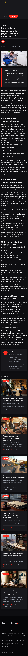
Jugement (20, 10)
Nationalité (6, 10)
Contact (13, 16)
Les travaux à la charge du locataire (14, 73)
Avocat (22, 13)
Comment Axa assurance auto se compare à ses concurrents (13, 554)
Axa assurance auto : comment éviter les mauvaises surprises (13, 399)
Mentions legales (18, 635)
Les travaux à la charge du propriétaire (15, 75)
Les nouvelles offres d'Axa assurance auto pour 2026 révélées (10, 593)
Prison (13, 10)
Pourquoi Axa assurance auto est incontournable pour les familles (11, 438)
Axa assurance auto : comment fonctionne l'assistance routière (14, 477)
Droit (10, 7)
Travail (16, 7)
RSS (24, 635)
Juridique (5, 13)
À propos (5, 16)
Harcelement (14, 13)
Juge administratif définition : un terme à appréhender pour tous (11, 515)
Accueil (4, 7)
